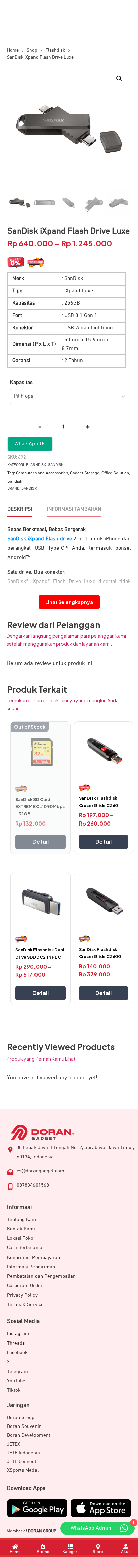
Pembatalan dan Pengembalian (41, 1276)
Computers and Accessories (42, 473)
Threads (16, 1343)
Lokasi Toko (20, 1238)
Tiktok (14, 1390)
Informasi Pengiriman (31, 1266)
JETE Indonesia (23, 1452)
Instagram (18, 1333)
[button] (119, 79)
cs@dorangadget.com (40, 1170)
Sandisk (55, 465)
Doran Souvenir (24, 1426)
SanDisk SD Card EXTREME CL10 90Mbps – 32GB (40, 807)
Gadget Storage (84, 473)
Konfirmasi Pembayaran (33, 1257)
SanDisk (29, 489)
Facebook (17, 1352)
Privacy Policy (22, 1295)
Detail (40, 841)
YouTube (16, 1380)
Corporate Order (25, 1285)
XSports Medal (23, 1470)
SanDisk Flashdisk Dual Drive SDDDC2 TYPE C (39, 953)
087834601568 (33, 1185)
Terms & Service (25, 1304)
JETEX (13, 1444)
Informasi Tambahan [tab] (74, 509)
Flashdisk (36, 465)
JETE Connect (21, 1461)
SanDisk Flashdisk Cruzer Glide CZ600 (100, 953)
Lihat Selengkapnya (69, 602)
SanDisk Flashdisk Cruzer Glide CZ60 (98, 801)
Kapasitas (21, 382)
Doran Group (20, 1417)
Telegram (17, 1371)
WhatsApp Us (30, 444)
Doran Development (28, 1435)
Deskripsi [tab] (19, 509)
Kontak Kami (21, 1228)
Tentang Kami (22, 1219)
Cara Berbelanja (24, 1247)
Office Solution (115, 473)
